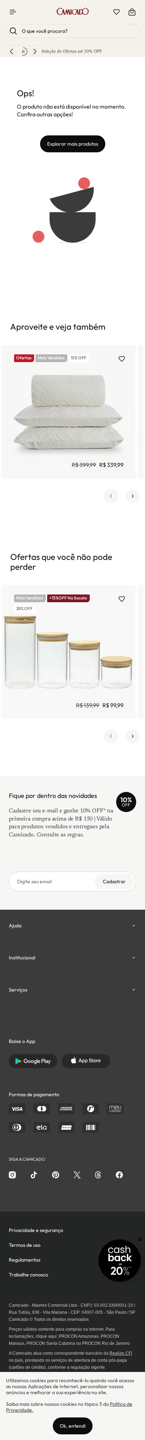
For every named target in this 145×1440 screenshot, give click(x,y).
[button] (111, 496)
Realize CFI (120, 1353)
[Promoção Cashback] (120, 1260)
